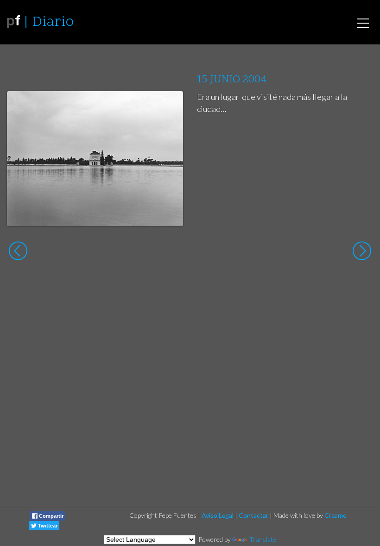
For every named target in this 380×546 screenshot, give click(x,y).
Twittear (47, 525)
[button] (168, 107)
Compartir (50, 516)
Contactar (253, 515)
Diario (53, 22)
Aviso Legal (218, 515)
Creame (335, 515)
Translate (262, 539)
